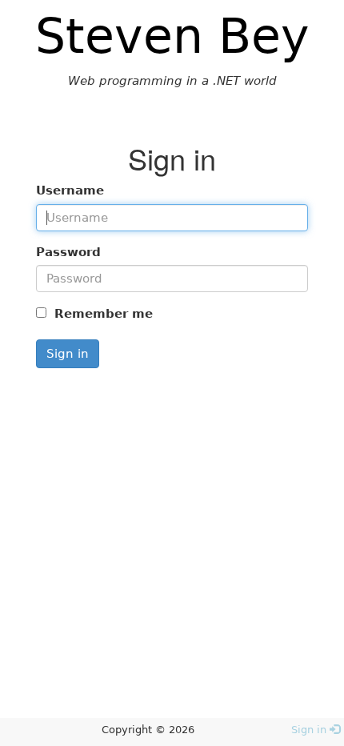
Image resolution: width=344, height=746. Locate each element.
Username (70, 190)
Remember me (101, 314)
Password (68, 252)
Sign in (67, 354)
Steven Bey (172, 36)
